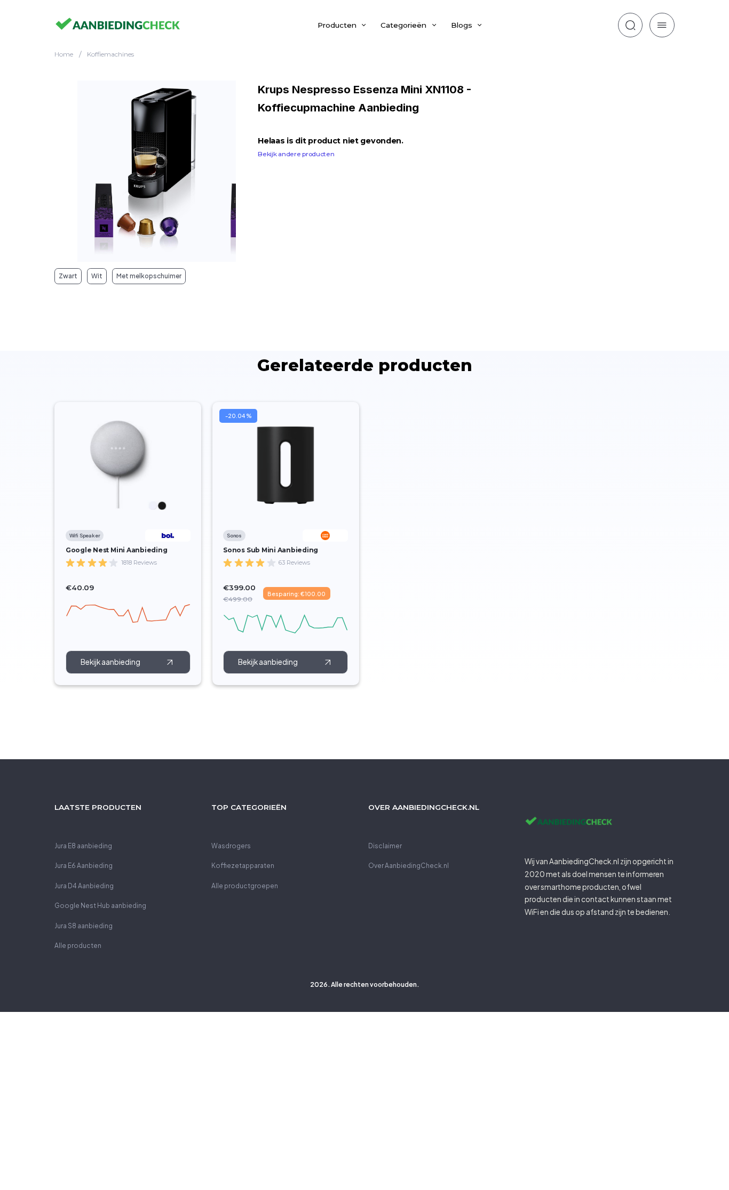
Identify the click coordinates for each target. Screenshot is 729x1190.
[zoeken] (630, 25)
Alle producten (77, 946)
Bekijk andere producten (296, 154)
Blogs (461, 25)
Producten (337, 25)
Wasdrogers (231, 846)
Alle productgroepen (244, 886)
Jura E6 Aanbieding (83, 866)
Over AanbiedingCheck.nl (408, 866)
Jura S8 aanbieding (83, 926)
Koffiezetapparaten (242, 866)
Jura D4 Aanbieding (84, 886)
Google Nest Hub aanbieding (100, 906)
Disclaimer (385, 846)
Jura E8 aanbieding (83, 846)
